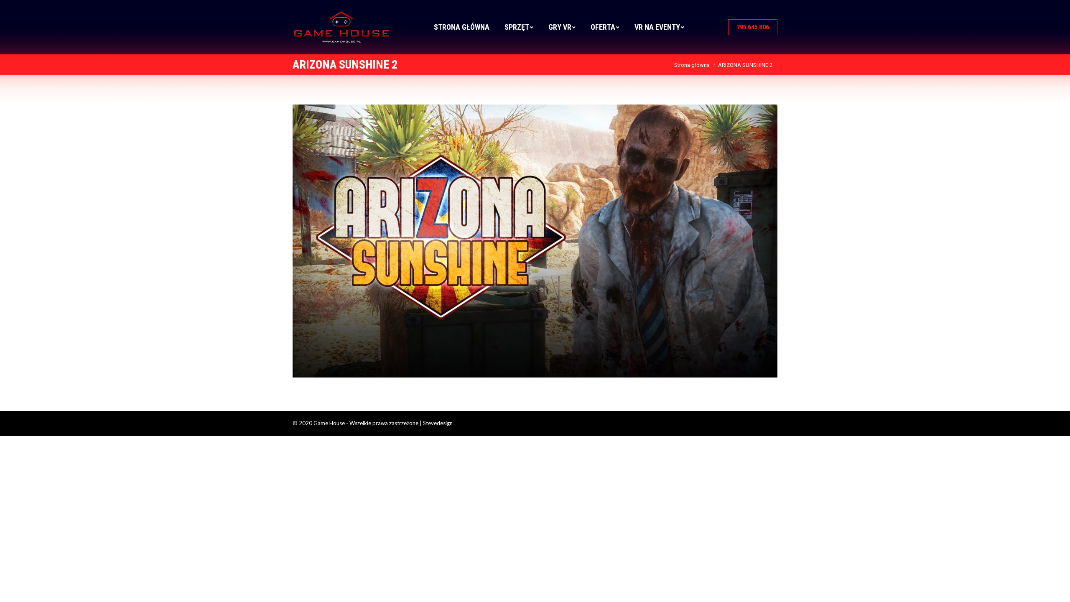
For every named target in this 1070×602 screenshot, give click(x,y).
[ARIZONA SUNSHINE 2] (535, 241)
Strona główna (692, 65)
